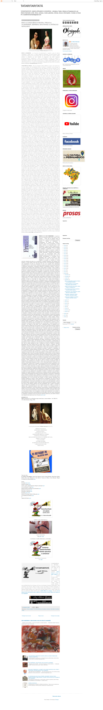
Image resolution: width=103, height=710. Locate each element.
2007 (65, 315)
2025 (65, 247)
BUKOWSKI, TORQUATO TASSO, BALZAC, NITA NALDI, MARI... (71, 295)
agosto (66, 300)
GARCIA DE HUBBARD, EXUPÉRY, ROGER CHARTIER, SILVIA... (71, 297)
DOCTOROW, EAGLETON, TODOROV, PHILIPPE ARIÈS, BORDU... (72, 289)
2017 (65, 260)
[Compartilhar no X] (35, 607)
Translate (72, 324)
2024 (65, 248)
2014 (65, 265)
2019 (65, 256)
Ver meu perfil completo (67, 51)
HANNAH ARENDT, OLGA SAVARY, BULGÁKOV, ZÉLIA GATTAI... (71, 284)
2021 (65, 253)
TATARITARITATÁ (32, 5)
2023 (65, 250)
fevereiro (67, 309)
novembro (67, 276)
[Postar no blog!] (34, 607)
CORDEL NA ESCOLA (32, 683)
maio (66, 304)
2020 (65, 255)
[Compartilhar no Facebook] (36, 607)
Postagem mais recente (26, 615)
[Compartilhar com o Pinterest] (38, 607)
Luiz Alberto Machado (75, 41)
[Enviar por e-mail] (32, 607)
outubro (66, 278)
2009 (65, 273)
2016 (65, 261)
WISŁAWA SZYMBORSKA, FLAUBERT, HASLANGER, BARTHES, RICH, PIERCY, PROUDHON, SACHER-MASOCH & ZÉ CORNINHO (43, 670)
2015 (65, 263)
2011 (65, 270)
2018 (65, 258)
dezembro (67, 274)
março (66, 308)
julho (66, 301)
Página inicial (41, 615)
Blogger (57, 699)
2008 (65, 313)
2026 (65, 245)
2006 (65, 316)
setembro (67, 279)
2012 (65, 268)
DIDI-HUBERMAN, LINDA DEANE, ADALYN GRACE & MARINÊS (36, 620)
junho (66, 303)
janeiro (66, 311)
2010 (65, 271)
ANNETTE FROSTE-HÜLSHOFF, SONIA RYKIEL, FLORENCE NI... (72, 287)
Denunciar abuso (57, 696)
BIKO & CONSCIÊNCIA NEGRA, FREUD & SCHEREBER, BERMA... (72, 282)
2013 (65, 266)
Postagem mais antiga (55, 615)
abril (66, 306)
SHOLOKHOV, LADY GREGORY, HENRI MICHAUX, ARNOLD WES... (72, 292)
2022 (65, 252)
